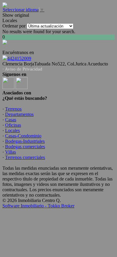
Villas (10, 151)
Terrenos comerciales (25, 157)
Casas (10, 119)
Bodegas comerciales (25, 146)
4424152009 (19, 58)
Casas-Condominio (23, 135)
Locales (12, 130)
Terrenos (13, 108)
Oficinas (13, 125)
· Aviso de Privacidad (22, 69)
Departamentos (19, 114)
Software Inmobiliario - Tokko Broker (38, 205)
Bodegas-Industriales (25, 141)
